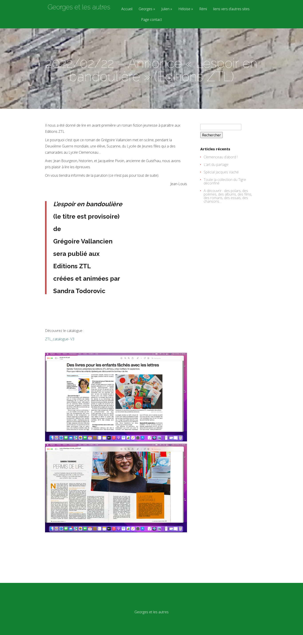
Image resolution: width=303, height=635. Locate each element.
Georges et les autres (79, 7)
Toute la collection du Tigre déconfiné (225, 181)
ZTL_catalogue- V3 (59, 339)
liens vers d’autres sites (231, 9)
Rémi (203, 9)
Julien (165, 9)
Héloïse (184, 9)
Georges (145, 9)
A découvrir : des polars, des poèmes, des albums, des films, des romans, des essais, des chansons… (228, 196)
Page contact (151, 20)
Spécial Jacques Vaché (221, 172)
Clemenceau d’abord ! (221, 157)
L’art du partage (216, 164)
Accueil (126, 9)
